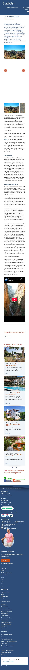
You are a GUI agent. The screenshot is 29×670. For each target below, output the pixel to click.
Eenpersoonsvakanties (6, 611)
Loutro (14, 252)
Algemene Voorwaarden (6, 639)
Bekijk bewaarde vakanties (12, 7)
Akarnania (3, 566)
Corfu (2, 579)
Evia (2, 583)
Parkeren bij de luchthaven (7, 650)
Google (18, 480)
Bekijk (7, 373)
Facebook (8, 480)
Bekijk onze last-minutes (8, 661)
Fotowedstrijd (4, 620)
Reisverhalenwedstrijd (6, 622)
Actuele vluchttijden (6, 652)
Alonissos (3, 568)
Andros (3, 570)
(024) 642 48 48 (25, 7)
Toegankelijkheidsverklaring (7, 645)
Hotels (2, 598)
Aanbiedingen (4, 606)
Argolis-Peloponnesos (6, 572)
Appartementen (5, 592)
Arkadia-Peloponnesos (6, 575)
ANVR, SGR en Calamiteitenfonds (9, 641)
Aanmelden (4, 560)
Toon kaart (7, 336)
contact (26, 9)
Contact (3, 636)
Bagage (3, 654)
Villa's (2, 594)
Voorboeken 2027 (5, 615)
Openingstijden (4, 665)
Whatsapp (9, 478)
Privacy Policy (4, 643)
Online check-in (4, 657)
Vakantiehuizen (4, 596)
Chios (2, 577)
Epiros (2, 581)
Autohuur (3, 604)
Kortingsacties (4, 613)
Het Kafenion (4, 626)
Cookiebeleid (4, 648)
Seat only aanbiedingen (6, 617)
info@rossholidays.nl (6, 502)
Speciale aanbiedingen (6, 609)
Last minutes (4, 631)
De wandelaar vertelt (6, 624)
